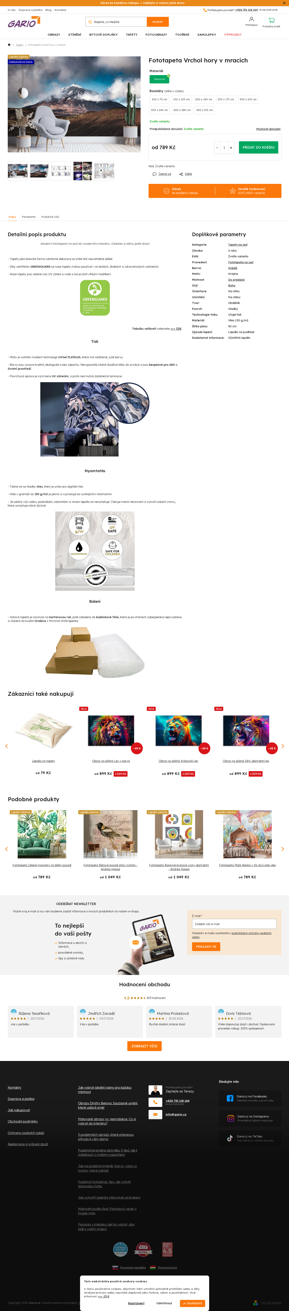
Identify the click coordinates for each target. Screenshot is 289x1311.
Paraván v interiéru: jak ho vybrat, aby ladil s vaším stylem (106, 1226)
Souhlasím (194, 1303)
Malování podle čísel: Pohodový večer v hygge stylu (107, 1211)
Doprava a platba (30, 9)
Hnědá (232, 268)
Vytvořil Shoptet (271, 1302)
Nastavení (136, 1303)
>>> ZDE (103, 1296)
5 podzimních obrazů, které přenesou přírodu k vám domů (106, 1137)
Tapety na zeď (237, 244)
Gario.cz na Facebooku (255, 1098)
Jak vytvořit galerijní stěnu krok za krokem (109, 1197)
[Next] (282, 849)
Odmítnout (164, 1303)
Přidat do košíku (259, 147)
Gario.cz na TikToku (255, 1138)
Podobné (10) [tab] (50, 216)
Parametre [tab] (29, 216)
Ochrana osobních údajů (26, 1133)
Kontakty (60, 9)
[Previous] (7, 849)
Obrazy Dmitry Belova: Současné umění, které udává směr (108, 1105)
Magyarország (167, 1267)
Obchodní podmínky (23, 1121)
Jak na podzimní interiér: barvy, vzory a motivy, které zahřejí (107, 1168)
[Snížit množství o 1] (217, 147)
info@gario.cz (176, 1114)
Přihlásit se (206, 946)
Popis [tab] (12, 216)
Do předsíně (236, 280)
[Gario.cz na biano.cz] (167, 1251)
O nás (11, 9)
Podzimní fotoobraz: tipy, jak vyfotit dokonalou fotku (104, 1184)
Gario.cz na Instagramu (255, 1118)
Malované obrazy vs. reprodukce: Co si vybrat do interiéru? (107, 1121)
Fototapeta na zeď (240, 262)
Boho (231, 285)
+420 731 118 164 (177, 1101)
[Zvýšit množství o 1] (231, 147)
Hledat (158, 21)
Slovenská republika (133, 1267)
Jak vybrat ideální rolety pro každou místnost (104, 1090)
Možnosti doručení (268, 129)
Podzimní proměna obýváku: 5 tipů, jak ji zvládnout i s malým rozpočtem (107, 1152)
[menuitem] (54, 34)
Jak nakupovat (19, 1110)
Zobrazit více (144, 1046)
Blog (48, 9)
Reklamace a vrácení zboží (28, 1144)
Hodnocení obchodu (144, 984)
